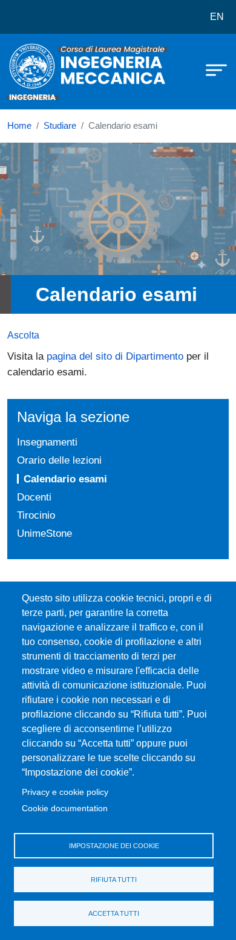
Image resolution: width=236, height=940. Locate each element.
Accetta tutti (113, 913)
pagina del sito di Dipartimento (115, 356)
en (217, 16)
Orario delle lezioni (59, 460)
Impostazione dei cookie (114, 845)
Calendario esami (65, 479)
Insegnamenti (47, 442)
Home (19, 126)
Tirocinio (36, 515)
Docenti (34, 497)
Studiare (60, 126)
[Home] (37, 72)
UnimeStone (44, 533)
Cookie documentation (65, 808)
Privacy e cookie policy (65, 792)
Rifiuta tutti (114, 879)
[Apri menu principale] (210, 69)
